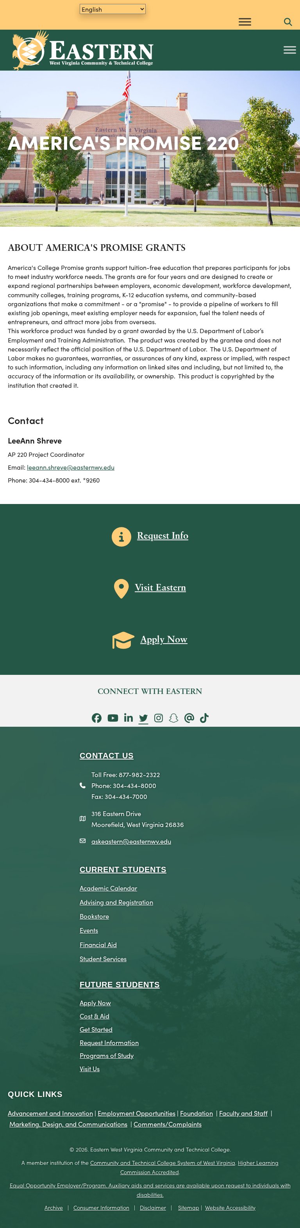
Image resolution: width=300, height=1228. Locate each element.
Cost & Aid (94, 1015)
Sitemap (188, 1207)
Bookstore (94, 915)
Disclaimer (153, 1207)
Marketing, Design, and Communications (68, 1123)
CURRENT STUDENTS (123, 869)
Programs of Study (107, 1055)
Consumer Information (101, 1207)
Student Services (103, 958)
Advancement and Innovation (50, 1112)
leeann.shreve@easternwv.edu (70, 467)
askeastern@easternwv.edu (131, 840)
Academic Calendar (108, 887)
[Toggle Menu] (245, 21)
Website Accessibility (230, 1207)
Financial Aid (98, 944)
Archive (54, 1207)
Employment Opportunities (136, 1112)
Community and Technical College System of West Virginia (162, 1162)
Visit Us (90, 1068)
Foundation (196, 1112)
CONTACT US (107, 755)
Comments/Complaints (168, 1123)
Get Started (96, 1028)
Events (89, 929)
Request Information (109, 1042)
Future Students (120, 984)
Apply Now (95, 1002)
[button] (288, 22)
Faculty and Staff (243, 1112)
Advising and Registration (116, 901)
